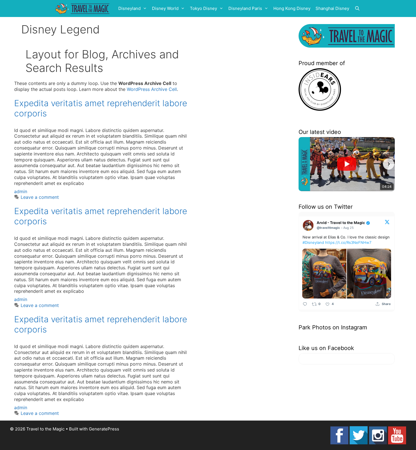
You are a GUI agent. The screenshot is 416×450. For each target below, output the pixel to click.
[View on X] (387, 222)
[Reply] (305, 303)
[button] (305, 164)
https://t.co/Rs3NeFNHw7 (348, 242)
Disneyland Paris (245, 8)
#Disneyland (313, 242)
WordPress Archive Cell (152, 89)
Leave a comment (40, 197)
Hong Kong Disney (291, 8)
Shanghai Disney (332, 8)
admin (20, 191)
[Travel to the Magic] (83, 8)
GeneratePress (104, 429)
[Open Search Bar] (357, 8)
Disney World (165, 8)
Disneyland (129, 8)
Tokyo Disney (203, 8)
